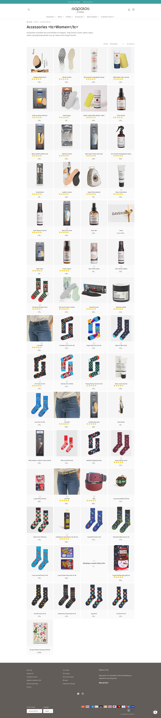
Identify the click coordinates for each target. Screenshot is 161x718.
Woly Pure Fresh (67, 230)
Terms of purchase (32, 683)
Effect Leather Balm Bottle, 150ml (94, 115)
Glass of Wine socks (121, 460)
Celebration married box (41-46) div (67, 537)
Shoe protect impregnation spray (94, 77)
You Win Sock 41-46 (40, 613)
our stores (66, 670)
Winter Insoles (67, 77)
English (47, 711)
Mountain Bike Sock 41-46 (121, 537)
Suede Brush (40, 192)
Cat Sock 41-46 (121, 613)
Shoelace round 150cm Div (94, 563)
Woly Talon (39, 269)
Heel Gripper (67, 115)
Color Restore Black (121, 269)
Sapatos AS (131, 714)
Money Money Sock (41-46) (94, 384)
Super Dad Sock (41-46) (94, 345)
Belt (94, 499)
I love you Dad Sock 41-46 (40, 575)
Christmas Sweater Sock (39, 307)
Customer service (32, 677)
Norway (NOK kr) (33, 711)
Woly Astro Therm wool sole (94, 154)
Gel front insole (67, 154)
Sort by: (106, 44)
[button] (29, 10)
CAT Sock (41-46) (40, 384)
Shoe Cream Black (121, 192)
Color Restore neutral (39, 230)
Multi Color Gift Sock (39, 537)
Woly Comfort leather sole (40, 154)
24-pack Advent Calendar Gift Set (40, 650)
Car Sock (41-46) (40, 422)
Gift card (29, 670)
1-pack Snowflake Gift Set (121, 499)
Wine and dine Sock (67, 460)
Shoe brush (121, 422)
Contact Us (30, 673)
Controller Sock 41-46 (94, 537)
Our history (66, 673)
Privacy (29, 687)
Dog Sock (94, 613)
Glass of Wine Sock (121, 345)
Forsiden (36, 22)
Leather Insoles (67, 192)
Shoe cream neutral (121, 384)
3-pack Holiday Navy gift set (121, 575)
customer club (34, 680)
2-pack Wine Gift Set (40, 499)
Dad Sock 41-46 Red (67, 384)
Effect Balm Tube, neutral (121, 77)
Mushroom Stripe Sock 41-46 (67, 613)
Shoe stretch (121, 115)
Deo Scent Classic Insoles (67, 307)
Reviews (65, 680)
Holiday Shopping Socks (94, 460)
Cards (121, 230)
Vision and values (68, 677)
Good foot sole (94, 307)
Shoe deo (94, 230)
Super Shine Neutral (94, 192)
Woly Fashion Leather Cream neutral (40, 460)
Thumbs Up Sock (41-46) (67, 345)
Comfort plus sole (94, 422)
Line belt (40, 345)
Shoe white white (94, 269)
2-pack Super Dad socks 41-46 (67, 575)
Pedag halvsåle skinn (39, 77)
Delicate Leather (121, 307)
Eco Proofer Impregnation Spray (121, 154)
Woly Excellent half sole (39, 115)
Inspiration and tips (69, 683)
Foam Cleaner (67, 269)
